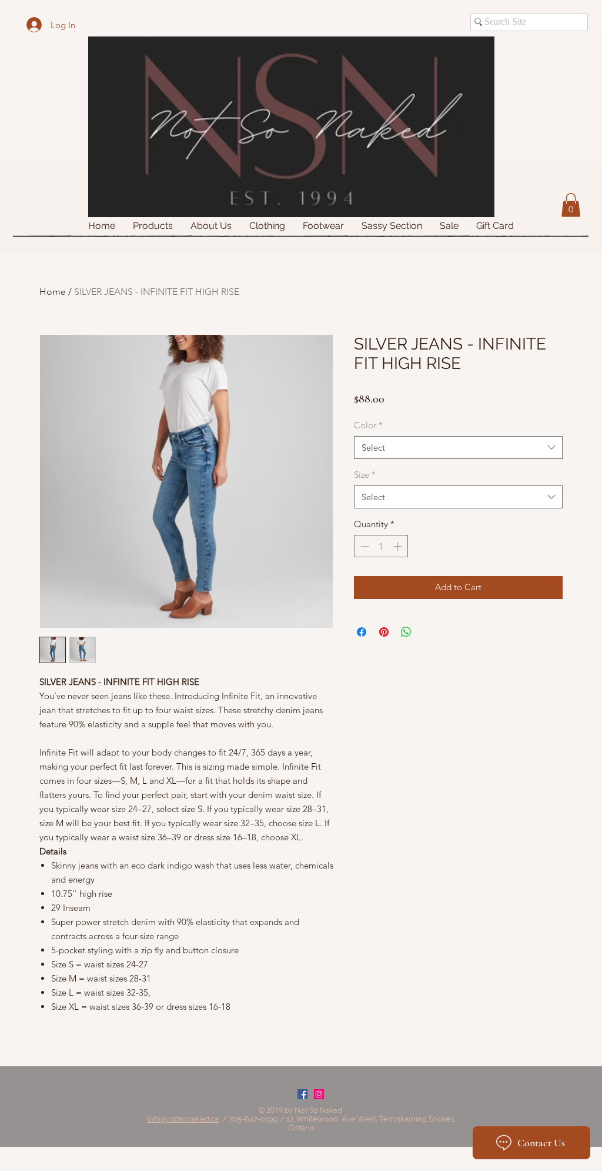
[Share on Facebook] (361, 632)
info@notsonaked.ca (183, 1119)
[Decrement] (364, 546)
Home (52, 291)
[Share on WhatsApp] (406, 632)
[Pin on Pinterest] (384, 632)
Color (368, 425)
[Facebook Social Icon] (302, 1094)
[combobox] (458, 447)
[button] (571, 205)
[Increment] (399, 546)
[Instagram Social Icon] (319, 1094)
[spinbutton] (381, 546)
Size (365, 474)
